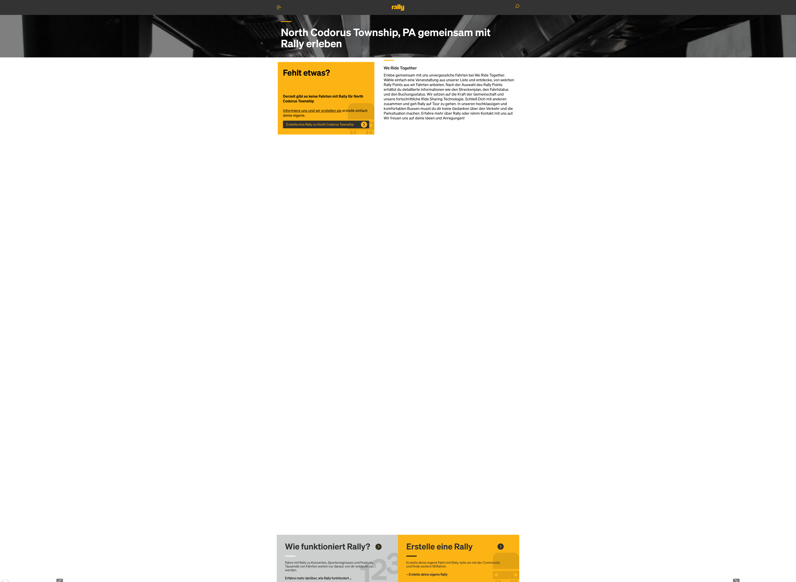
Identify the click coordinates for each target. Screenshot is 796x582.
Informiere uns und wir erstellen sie (312, 110)
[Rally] (398, 7)
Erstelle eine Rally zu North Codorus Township (320, 124)
